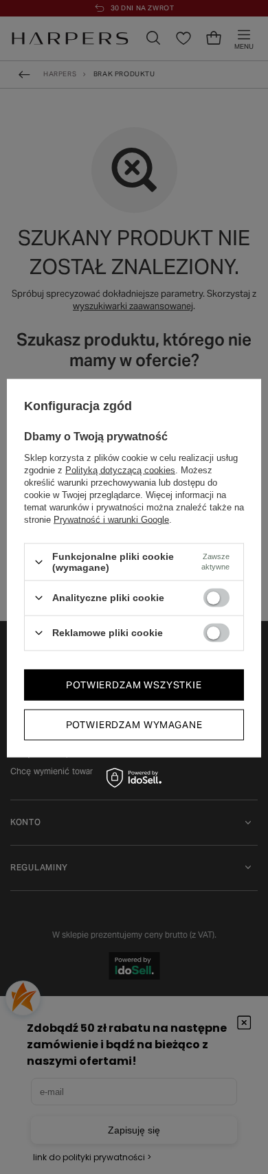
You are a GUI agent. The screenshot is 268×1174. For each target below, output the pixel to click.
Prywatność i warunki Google (111, 520)
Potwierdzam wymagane (134, 725)
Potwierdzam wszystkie (134, 685)
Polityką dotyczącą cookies (120, 470)
